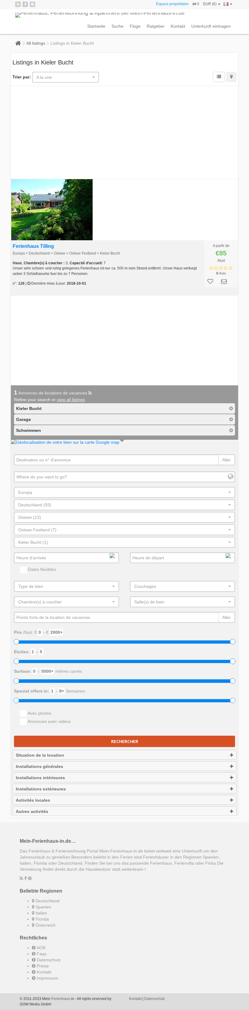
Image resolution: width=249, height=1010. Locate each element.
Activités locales (33, 800)
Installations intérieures (40, 777)
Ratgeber (156, 26)
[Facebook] (25, 4)
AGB (40, 947)
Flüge (135, 26)
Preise (42, 965)
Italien (40, 913)
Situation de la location (40, 755)
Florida (41, 919)
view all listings (71, 399)
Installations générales (39, 766)
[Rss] (18, 4)
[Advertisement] (124, 133)
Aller (226, 459)
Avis (221, 273)
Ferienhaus (60, 999)
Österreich (45, 925)
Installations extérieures (41, 788)
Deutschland (47, 900)
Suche (117, 26)
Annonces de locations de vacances (51, 392)
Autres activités (32, 811)
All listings (35, 43)
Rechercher (124, 741)
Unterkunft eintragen (211, 26)
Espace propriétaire (172, 4)
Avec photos (39, 713)
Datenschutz (48, 959)
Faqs (41, 953)
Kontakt (178, 26)
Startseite (96, 26)
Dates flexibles (41, 569)
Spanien (42, 906)
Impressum (47, 978)
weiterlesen (133, 869)
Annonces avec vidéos (49, 721)
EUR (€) (210, 4)
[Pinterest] (32, 4)
